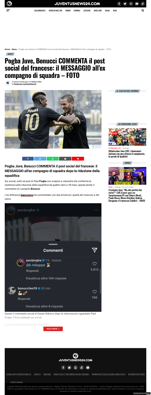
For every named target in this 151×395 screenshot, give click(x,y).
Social (107, 10)
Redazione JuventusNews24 (25, 84)
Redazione (47, 374)
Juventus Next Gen (55, 10)
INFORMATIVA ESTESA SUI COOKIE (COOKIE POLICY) (108, 374)
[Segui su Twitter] (69, 367)
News (14, 49)
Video (115, 10)
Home (7, 49)
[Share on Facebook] (28, 159)
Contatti (37, 374)
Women (67, 10)
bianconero (27, 195)
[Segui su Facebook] (63, 367)
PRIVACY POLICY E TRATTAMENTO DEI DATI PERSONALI (71, 374)
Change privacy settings (142, 393)
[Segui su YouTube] (87, 367)
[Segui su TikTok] (81, 367)
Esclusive (87, 10)
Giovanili (77, 10)
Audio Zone (98, 10)
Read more (52, 329)
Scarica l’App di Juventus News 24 (18, 374)
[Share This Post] (53, 159)
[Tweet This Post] (40, 159)
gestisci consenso (17, 382)
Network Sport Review (136, 374)
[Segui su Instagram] (75, 367)
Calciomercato (39, 10)
